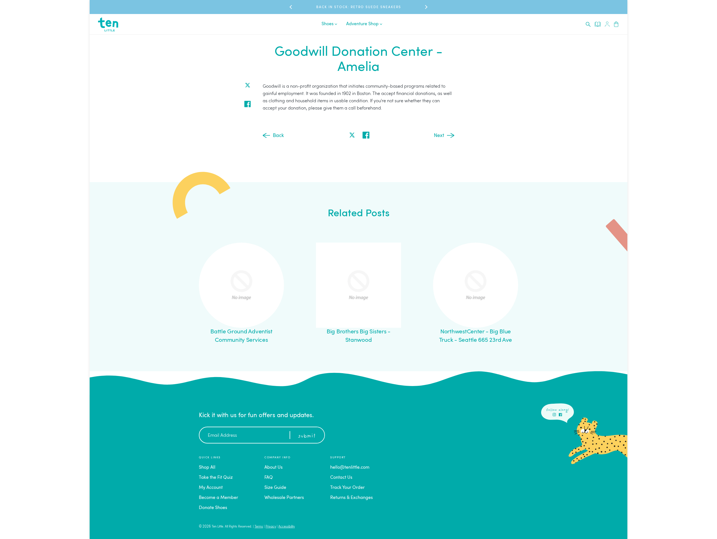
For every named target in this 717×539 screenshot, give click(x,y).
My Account (211, 487)
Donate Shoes (213, 508)
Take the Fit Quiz (216, 477)
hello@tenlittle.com (349, 467)
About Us (273, 467)
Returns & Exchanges (351, 498)
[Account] (607, 24)
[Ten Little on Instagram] (554, 414)
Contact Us (341, 477)
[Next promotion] (426, 7)
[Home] (108, 24)
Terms (259, 526)
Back (278, 135)
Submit (306, 436)
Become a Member (218, 498)
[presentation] (588, 24)
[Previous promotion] (291, 7)
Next (439, 135)
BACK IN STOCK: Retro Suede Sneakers (358, 7)
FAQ (268, 477)
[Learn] (597, 24)
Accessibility (286, 526)
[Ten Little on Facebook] (560, 414)
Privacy (271, 526)
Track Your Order (347, 487)
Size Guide (275, 487)
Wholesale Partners (284, 498)
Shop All (207, 467)
